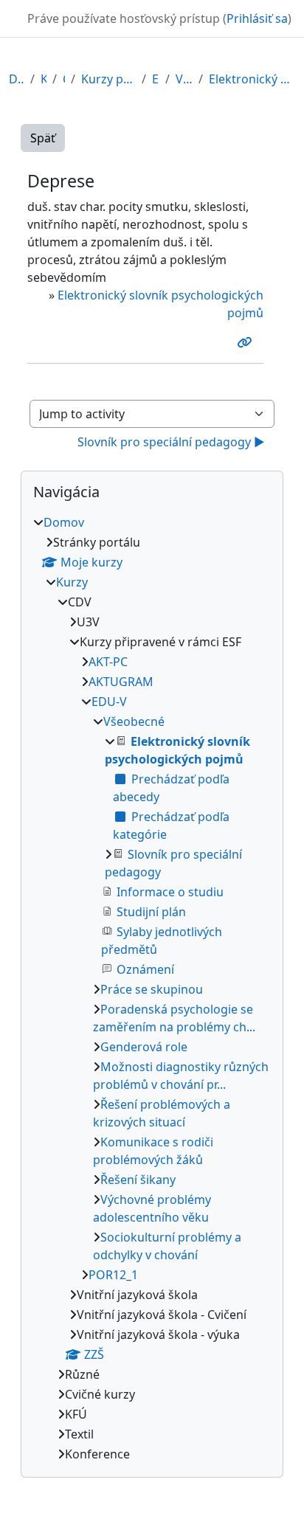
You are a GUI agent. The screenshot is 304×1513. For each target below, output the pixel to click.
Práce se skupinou (151, 989)
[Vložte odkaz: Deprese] (247, 342)
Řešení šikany (138, 1179)
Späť (42, 138)
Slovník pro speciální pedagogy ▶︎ (171, 442)
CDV (64, 79)
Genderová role (143, 1047)
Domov (16, 79)
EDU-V (155, 79)
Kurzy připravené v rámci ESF (108, 79)
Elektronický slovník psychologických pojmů (252, 79)
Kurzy (43, 79)
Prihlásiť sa (257, 18)
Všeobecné (184, 79)
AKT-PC (108, 662)
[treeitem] (152, 988)
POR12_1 (113, 1275)
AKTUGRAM (121, 682)
